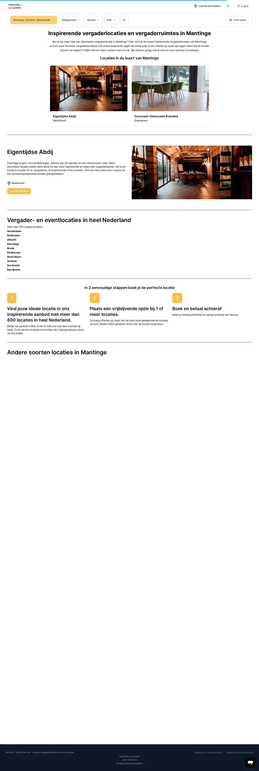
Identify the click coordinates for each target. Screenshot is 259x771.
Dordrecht (13, 265)
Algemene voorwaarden (208, 752)
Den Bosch (13, 269)
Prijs (109, 19)
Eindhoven (13, 252)
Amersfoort (14, 256)
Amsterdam (14, 231)
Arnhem (12, 261)
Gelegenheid (69, 19)
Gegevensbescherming (239, 752)
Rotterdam (13, 235)
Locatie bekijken (18, 190)
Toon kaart (240, 19)
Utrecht (11, 239)
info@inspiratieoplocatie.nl (129, 763)
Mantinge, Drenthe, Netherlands (32, 19)
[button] (89, 95)
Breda (10, 248)
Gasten (91, 19)
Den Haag (13, 243)
